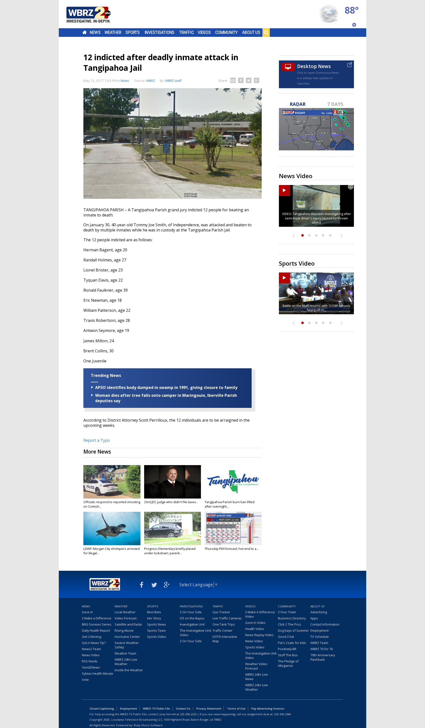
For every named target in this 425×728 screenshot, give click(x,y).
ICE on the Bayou (192, 618)
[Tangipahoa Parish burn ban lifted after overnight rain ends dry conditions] (233, 482)
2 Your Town (287, 612)
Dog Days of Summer (293, 630)
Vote (85, 679)
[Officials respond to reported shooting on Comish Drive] (111, 482)
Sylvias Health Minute (97, 673)
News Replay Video (259, 635)
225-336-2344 (282, 714)
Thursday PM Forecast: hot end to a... (231, 548)
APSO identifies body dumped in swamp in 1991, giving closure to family (166, 387)
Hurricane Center (127, 636)
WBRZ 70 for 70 (321, 649)
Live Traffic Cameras (227, 618)
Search (266, 32)
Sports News (156, 624)
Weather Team (125, 653)
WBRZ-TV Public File (156, 708)
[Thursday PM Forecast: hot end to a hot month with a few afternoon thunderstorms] (233, 528)
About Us (251, 32)
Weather (113, 32)
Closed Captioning (102, 708)
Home (84, 32)
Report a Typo (96, 440)
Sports (132, 32)
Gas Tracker (221, 612)
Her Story (154, 618)
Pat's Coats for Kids (292, 643)
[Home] (94, 14)
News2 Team (91, 649)
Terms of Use (236, 708)
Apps (314, 618)
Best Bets (154, 612)
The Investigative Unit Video (195, 632)
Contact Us (183, 708)
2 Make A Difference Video (260, 614)
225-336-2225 (188, 714)
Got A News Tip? (94, 643)
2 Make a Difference (96, 618)
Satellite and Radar (128, 624)
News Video (91, 655)
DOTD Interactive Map (224, 638)
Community (226, 32)
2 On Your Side (191, 612)
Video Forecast (126, 618)
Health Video (254, 629)
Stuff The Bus (288, 655)
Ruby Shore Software (148, 725)
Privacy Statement (208, 708)
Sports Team (156, 630)
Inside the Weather (129, 670)
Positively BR (287, 649)
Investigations (160, 32)
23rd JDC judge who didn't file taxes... (171, 502)
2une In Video (255, 622)
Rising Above (124, 630)
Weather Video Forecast (256, 666)
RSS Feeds (90, 661)
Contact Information (324, 624)
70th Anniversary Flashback (322, 657)
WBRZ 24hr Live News (256, 676)
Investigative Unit (192, 624)
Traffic (186, 32)
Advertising (318, 612)
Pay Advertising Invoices (267, 708)
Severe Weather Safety (127, 645)
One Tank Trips (223, 624)
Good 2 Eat (286, 636)
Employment (319, 630)
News (95, 32)
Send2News (91, 667)
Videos (204, 32)
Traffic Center (222, 630)
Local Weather (125, 612)
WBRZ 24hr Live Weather (126, 661)
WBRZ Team (319, 643)
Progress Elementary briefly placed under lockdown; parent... (170, 550)
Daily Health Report (96, 630)
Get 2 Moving (91, 636)
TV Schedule (319, 636)
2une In (87, 612)
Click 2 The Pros (289, 624)
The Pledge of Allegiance (288, 663)
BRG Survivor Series (96, 624)
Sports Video (156, 636)
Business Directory (292, 618)
